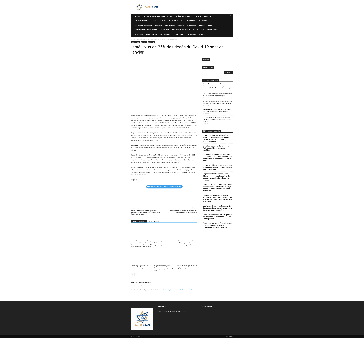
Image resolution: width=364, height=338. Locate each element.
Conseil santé (179, 34)
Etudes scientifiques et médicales (158, 34)
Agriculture (164, 30)
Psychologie (191, 34)
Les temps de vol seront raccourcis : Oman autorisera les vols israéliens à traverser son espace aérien (217, 208)
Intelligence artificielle (181, 30)
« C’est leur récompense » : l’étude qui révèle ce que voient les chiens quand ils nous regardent (186, 243)
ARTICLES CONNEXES (139, 221)
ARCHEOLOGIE (191, 25)
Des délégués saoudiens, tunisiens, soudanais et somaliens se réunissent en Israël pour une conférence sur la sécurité (218, 158)
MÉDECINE (163, 21)
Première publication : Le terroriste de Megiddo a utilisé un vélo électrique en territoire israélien (217, 167)
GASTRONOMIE (191, 21)
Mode (210, 25)
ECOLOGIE (207, 16)
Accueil (133, 39)
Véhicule (202, 34)
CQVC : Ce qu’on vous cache (211, 131)
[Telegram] (155, 60)
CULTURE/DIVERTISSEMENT (144, 25)
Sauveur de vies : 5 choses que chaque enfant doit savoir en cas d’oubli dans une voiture (140, 267)
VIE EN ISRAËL (203, 21)
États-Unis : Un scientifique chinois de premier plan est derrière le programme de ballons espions (217, 225)
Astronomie (139, 34)
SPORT (155, 21)
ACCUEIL (137, 16)
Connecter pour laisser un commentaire (143, 286)
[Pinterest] (142, 60)
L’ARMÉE (198, 16)
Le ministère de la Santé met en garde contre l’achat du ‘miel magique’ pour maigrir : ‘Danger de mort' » (217, 119)
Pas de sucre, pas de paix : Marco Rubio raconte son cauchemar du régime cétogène (163, 243)
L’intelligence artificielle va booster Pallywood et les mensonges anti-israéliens (216, 148)
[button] (230, 16)
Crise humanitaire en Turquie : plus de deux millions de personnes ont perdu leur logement (217, 217)
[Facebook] (133, 60)
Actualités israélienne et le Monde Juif (157, 16)
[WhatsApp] (146, 60)
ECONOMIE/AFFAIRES (176, 21)
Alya (202, 30)
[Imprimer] (151, 60)
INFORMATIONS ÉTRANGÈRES (174, 25)
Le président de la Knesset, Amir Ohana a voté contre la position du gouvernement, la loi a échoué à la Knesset (216, 177)
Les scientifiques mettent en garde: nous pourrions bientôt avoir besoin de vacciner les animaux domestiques (145, 213)
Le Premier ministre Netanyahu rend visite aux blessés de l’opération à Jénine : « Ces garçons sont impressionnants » (217, 138)
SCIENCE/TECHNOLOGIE (142, 21)
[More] (160, 60)
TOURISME (158, 25)
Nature (195, 30)
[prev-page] (132, 274)
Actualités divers (141, 39)
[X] (138, 60)
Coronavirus (212, 30)
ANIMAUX (202, 25)
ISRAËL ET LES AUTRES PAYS (184, 16)
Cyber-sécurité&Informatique (146, 30)
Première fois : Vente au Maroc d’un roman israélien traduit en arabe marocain (183, 212)
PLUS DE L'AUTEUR (153, 221)
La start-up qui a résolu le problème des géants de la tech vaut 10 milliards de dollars (187, 267)
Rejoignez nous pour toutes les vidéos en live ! (165, 186)
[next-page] (135, 274)
